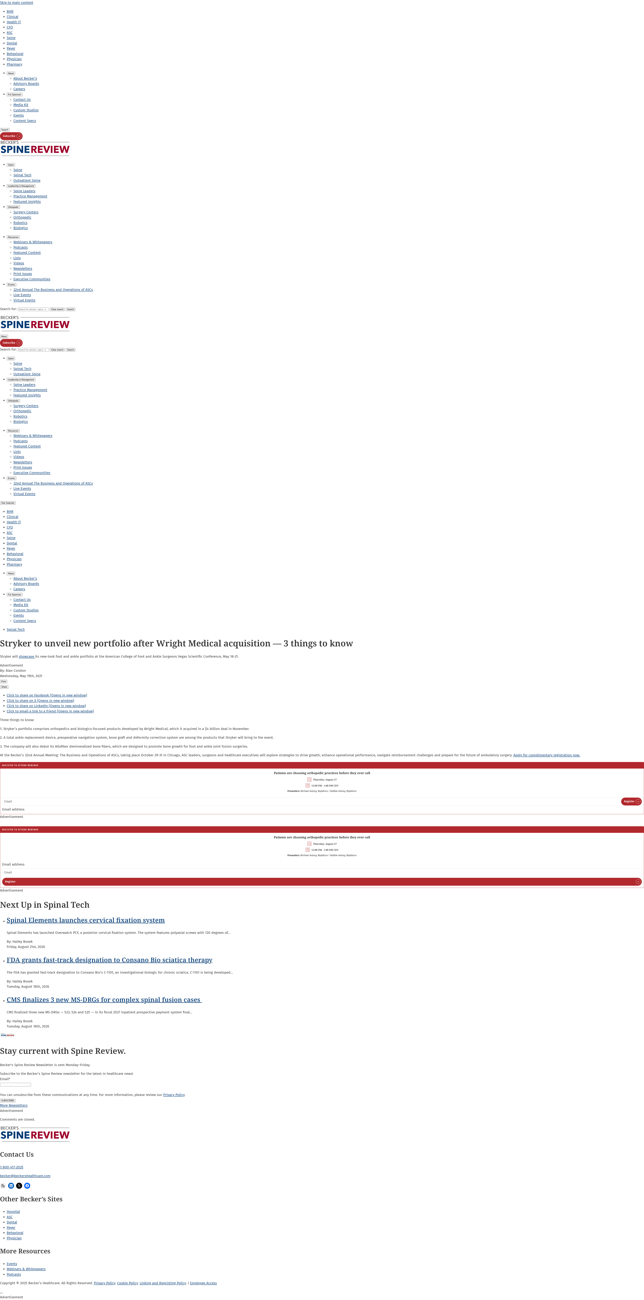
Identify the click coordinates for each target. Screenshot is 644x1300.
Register (629, 801)
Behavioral (15, 54)
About (11, 73)
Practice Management (30, 196)
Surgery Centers (25, 212)
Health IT (14, 22)
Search (4, 130)
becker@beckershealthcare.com (25, 1176)
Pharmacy (14, 64)
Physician (14, 59)
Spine (11, 38)
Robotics (20, 222)
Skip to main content (16, 2)
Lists (17, 258)
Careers (19, 89)
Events (18, 115)
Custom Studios (26, 110)
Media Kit (20, 105)
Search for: (9, 309)
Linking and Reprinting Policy (163, 1283)
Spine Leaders (24, 191)
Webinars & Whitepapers (32, 242)
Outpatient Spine (26, 180)
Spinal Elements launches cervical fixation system (86, 920)
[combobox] (33, 309)
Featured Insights (27, 201)
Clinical (12, 16)
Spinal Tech (22, 175)
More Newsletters (14, 1105)
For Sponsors (14, 94)
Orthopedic (13, 207)
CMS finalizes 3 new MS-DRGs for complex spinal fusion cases (104, 999)
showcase (27, 656)
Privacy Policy (173, 1095)
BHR (10, 11)
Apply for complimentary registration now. (546, 755)
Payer (11, 48)
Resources (13, 237)
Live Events (22, 295)
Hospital (13, 1211)
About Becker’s (25, 78)
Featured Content (27, 252)
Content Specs (24, 120)
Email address (13, 809)
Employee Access (203, 1283)
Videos (18, 263)
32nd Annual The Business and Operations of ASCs (53, 289)
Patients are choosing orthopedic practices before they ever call (322, 773)
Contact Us (22, 99)
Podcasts (20, 247)
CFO (10, 27)
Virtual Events (24, 300)
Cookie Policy (127, 1283)
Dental (12, 43)
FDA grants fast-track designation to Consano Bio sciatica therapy (109, 959)
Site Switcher (7, 503)
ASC (10, 32)
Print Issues (22, 274)
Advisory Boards (26, 83)
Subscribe (9, 136)
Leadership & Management (21, 186)
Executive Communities (31, 279)
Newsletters (22, 268)
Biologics (20, 228)
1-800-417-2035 (11, 1167)
